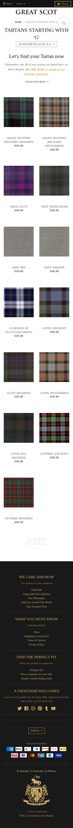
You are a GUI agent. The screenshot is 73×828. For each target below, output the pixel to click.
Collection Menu (35, 82)
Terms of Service (37, 640)
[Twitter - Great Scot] (19, 708)
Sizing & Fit (36, 670)
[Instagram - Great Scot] (33, 708)
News (36, 632)
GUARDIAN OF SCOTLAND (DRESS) (18, 330)
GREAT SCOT (19, 206)
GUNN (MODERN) (19, 393)
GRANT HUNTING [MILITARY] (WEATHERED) (54, 142)
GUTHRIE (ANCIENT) (54, 454)
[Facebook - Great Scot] (26, 708)
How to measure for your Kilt (36, 674)
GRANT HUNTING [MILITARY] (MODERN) (19, 140)
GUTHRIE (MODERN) (19, 518)
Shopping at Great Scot (36, 636)
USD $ (19, 4)
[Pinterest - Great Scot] (40, 708)
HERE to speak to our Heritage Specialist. (44, 72)
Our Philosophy (36, 598)
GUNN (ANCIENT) (54, 328)
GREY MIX (19, 267)
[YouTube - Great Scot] (53, 708)
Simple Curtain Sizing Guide (36, 678)
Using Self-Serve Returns (36, 594)
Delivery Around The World (36, 602)
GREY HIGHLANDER (54, 206)
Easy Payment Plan (36, 606)
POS (22, 815)
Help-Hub (36, 589)
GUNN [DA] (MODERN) (18, 455)
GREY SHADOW (54, 267)
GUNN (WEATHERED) (54, 393)
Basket (65, 3)
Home (18, 22)
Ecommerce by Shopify (41, 815)
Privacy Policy (36, 644)
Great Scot (41, 811)
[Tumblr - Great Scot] (46, 708)
